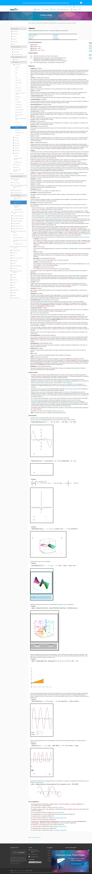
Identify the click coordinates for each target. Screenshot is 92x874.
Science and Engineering (16, 265)
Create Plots (15, 235)
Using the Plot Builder (18, 209)
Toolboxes (14, 292)
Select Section (17, 96)
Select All (17, 99)
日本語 (27, 870)
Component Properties (19, 109)
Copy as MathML (18, 82)
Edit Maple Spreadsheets (17, 220)
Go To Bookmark (18, 104)
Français (19, 870)
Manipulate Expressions (17, 192)
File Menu (16, 59)
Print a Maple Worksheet (17, 244)
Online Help (38, 23)
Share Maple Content (16, 250)
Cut (16, 75)
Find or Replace (18, 101)
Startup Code (17, 130)
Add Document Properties (18, 237)
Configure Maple (15, 290)
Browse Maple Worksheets (18, 218)
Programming (14, 260)
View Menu (17, 137)
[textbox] (53, 422)
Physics (13, 255)
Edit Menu (16, 62)
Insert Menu (17, 140)
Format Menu (17, 142)
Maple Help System (16, 164)
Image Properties (18, 107)
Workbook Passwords (19, 132)
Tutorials (14, 39)
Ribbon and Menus (16, 46)
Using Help (15, 41)
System (13, 285)
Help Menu (17, 153)
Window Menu (17, 150)
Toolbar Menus (16, 51)
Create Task (17, 135)
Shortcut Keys (15, 33)
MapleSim (14, 295)
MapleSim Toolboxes (16, 297)
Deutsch (23, 870)
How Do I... (15, 36)
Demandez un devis (77, 6)
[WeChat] (41, 862)
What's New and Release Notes (18, 173)
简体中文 (30, 870)
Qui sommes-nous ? (14, 847)
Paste (16, 85)
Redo (16, 72)
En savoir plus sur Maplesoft (14, 863)
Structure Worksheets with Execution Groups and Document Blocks (20, 186)
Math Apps (14, 274)
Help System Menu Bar (18, 54)
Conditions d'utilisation (35, 872)
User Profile (17, 64)
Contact (30, 847)
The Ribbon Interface (18, 162)
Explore (16, 127)
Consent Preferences (48, 872)
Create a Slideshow (16, 223)
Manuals (14, 287)
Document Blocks (18, 124)
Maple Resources (16, 167)
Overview (17, 67)
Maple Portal (15, 31)
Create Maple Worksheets (17, 176)
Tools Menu (17, 148)
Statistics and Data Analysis (17, 258)
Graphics (14, 263)
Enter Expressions (16, 182)
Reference (14, 282)
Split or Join (17, 122)
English (15, 870)
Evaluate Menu (17, 145)
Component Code (18, 112)
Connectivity (14, 268)
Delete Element (18, 87)
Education (14, 277)
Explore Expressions (17, 195)
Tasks (14, 44)
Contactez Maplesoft (68, 6)
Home (30, 23)
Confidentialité (41, 872)
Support (34, 23)
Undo (16, 69)
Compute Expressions (17, 190)
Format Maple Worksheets (18, 215)
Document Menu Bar (18, 57)
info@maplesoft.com (34, 856)
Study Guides (14, 279)
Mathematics (14, 252)
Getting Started (15, 28)
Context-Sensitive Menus (18, 49)
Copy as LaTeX (18, 80)
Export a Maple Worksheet (18, 228)
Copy (16, 77)
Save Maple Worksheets (17, 226)
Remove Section (18, 90)
